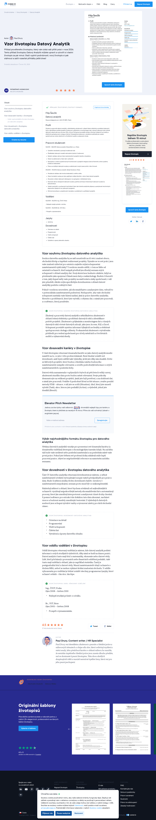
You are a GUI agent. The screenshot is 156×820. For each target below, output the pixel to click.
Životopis (69, 4)
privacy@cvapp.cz (48, 808)
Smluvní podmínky (71, 426)
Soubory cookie (96, 808)
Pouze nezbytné (63, 813)
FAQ (98, 4)
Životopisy (80, 788)
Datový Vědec (50, 684)
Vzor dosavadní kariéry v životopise (18, 116)
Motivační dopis (85, 4)
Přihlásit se (127, 4)
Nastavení (78, 813)
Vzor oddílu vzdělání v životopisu (17, 133)
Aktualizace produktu (106, 789)
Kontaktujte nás (126, 789)
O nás (100, 785)
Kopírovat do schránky (102, 311)
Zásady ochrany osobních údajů (87, 426)
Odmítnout (78, 805)
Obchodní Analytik (35, 684)
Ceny (112, 4)
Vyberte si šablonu (28, 728)
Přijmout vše (47, 813)
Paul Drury (18, 38)
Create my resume (19, 140)
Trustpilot (38, 754)
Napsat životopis (143, 4)
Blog (105, 4)
